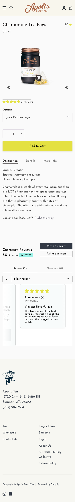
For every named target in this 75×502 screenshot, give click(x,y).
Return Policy (47, 463)
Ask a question (56, 253)
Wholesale (9, 432)
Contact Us (10, 439)
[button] (12, 102)
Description (10, 160)
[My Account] (62, 8)
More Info (50, 160)
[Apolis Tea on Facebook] (10, 494)
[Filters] (6, 279)
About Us (45, 445)
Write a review (56, 246)
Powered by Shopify (48, 484)
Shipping (44, 432)
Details (30, 160)
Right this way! (44, 218)
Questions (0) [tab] (55, 268)
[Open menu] (3, 8)
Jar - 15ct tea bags (18, 117)
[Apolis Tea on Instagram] (4, 494)
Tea (5, 426)
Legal (42, 439)
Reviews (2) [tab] (20, 268)
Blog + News (47, 426)
